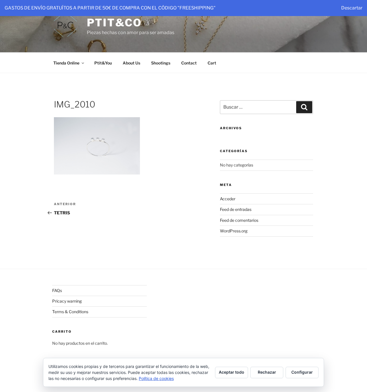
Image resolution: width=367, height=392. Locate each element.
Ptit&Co (114, 22)
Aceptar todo (231, 372)
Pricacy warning (67, 301)
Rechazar (267, 372)
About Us (131, 62)
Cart (212, 62)
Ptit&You (103, 62)
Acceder (227, 198)
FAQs (57, 290)
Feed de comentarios (239, 220)
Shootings (160, 62)
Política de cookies (156, 378)
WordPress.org (233, 230)
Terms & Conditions (70, 311)
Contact (189, 62)
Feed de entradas (235, 209)
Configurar (302, 372)
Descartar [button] (351, 8)
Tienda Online (66, 62)
